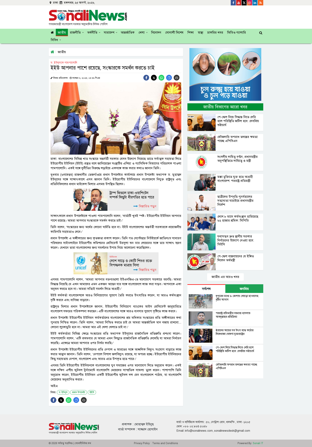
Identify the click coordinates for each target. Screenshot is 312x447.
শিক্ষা (190, 32)
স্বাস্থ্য (200, 32)
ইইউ (92, 392)
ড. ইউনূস (63, 392)
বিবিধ (54, 40)
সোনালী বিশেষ (174, 32)
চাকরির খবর (215, 32)
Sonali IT (258, 443)
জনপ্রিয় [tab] (244, 289)
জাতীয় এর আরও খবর (225, 277)
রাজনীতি (75, 32)
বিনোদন (156, 32)
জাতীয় (62, 32)
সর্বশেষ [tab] (206, 289)
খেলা (141, 32)
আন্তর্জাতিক (128, 32)
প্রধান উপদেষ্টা (78, 392)
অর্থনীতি (92, 32)
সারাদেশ (109, 32)
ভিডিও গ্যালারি (236, 32)
